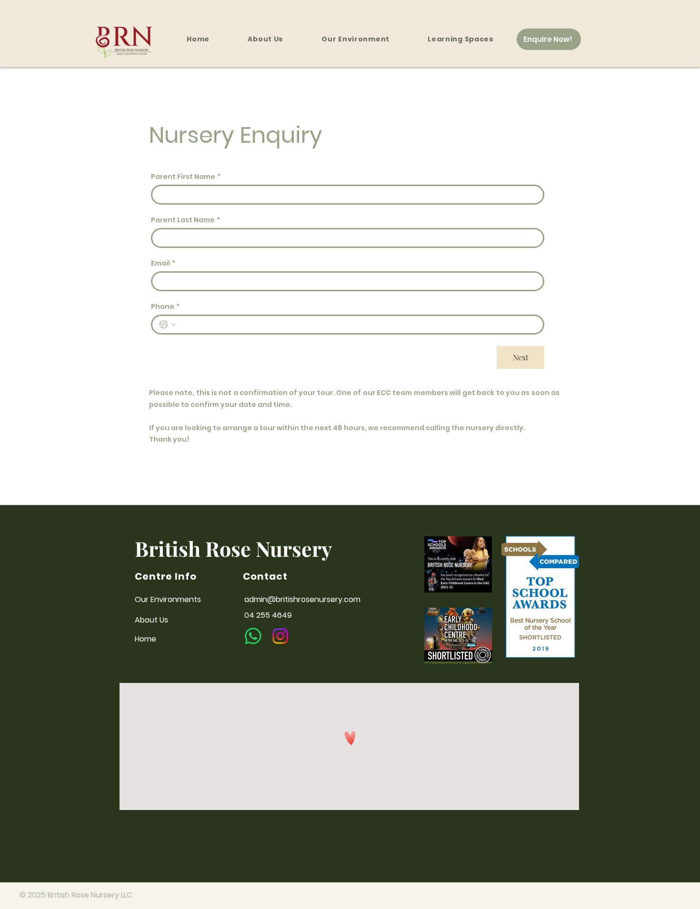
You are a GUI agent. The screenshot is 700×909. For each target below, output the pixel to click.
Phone (165, 307)
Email (163, 263)
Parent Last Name (185, 220)
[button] (460, 39)
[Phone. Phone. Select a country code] (167, 324)
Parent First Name (185, 177)
